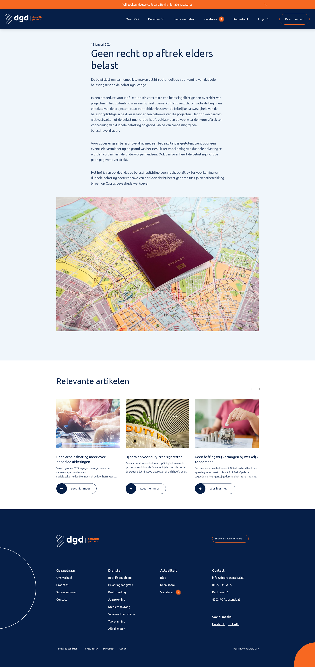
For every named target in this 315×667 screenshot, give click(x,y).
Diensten (154, 19)
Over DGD (132, 19)
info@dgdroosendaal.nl (228, 577)
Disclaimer (108, 649)
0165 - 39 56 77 (222, 585)
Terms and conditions (67, 649)
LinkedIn (233, 624)
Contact (61, 599)
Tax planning (116, 621)
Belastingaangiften (120, 585)
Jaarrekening (116, 599)
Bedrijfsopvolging (120, 577)
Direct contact (294, 19)
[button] (252, 389)
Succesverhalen (184, 19)
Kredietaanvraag (119, 607)
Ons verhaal (64, 577)
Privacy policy (91, 649)
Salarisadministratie (121, 614)
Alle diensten (116, 628)
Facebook (218, 624)
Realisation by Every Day (246, 649)
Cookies (123, 649)
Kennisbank (241, 19)
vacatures (186, 4)
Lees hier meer (80, 488)
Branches (62, 585)
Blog (163, 577)
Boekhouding (117, 592)
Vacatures (212, 19)
